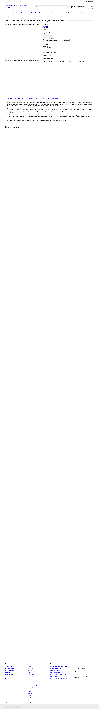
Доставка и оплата (52, 98)
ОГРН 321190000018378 (56, 668)
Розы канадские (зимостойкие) (17, 555)
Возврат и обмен (28, 1)
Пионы (9, 16)
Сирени (11, 580)
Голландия (45, 26)
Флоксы (11, 630)
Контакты (45, 1)
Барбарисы (9, 12)
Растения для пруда (14, 479)
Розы (10, 529)
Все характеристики (48, 58)
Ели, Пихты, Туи (33, 12)
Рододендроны (13, 504)
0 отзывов (51, 38)
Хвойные (30, 695)
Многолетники (85, 12)
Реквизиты (53, 663)
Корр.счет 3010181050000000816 (58, 678)
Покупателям (9, 663)
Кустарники (55, 12)
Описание (9, 98)
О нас (40, 1)
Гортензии (23, 12)
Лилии (77, 12)
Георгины (30, 668)
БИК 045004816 (54, 676)
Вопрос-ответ (40, 98)
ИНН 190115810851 (55, 670)
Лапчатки (63, 12)
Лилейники (70, 12)
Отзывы (35, 1)
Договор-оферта (19, 1)
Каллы (40, 12)
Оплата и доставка (9, 1)
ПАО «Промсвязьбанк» (56, 672)
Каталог (30, 663)
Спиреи (11, 605)
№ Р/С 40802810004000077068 (58, 674)
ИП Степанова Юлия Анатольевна (58, 666)
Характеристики (19, 98)
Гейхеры (17, 12)
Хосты (10, 656)
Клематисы (47, 12)
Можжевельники (13, 429)
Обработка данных (10, 668)
